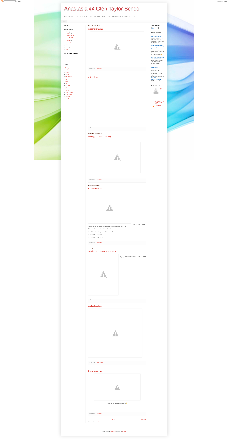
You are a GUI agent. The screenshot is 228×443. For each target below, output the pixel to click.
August (68, 33)
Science (67, 90)
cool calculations (95, 306)
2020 (67, 45)
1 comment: (99, 179)
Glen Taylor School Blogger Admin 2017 (159, 103)
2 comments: (100, 242)
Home (64, 21)
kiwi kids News (69, 78)
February (69, 42)
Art (66, 67)
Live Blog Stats (73, 57)
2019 (67, 47)
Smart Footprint (69, 92)
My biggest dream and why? (100, 136)
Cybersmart (68, 70)
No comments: (100, 127)
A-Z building (93, 77)
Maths (66, 83)
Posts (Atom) (98, 422)
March (68, 40)
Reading (67, 89)
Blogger (124, 431)
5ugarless (113, 431)
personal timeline (95, 29)
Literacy (67, 80)
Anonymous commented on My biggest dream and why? (157, 47)
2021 (67, 32)
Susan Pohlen (158, 105)
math (66, 81)
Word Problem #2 (95, 188)
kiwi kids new (68, 76)
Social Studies (68, 94)
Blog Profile (68, 69)
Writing (67, 98)
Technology (68, 96)
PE (66, 87)
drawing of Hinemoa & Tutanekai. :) (103, 251)
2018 (67, 49)
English (67, 72)
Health (67, 74)
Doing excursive (95, 371)
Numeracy (67, 85)
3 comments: (100, 68)
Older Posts (143, 419)
